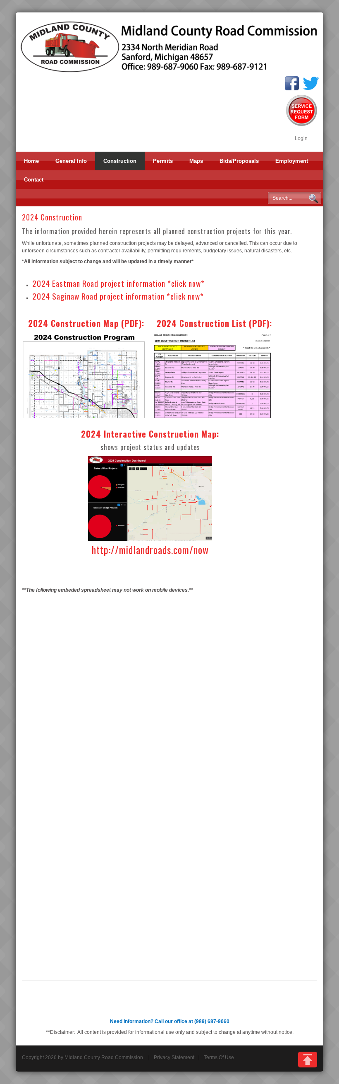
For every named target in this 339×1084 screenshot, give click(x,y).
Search (313, 198)
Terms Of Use (219, 1057)
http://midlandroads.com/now (150, 549)
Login (301, 138)
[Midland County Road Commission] (169, 46)
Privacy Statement (174, 1057)
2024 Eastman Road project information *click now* (118, 283)
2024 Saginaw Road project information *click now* (118, 296)
